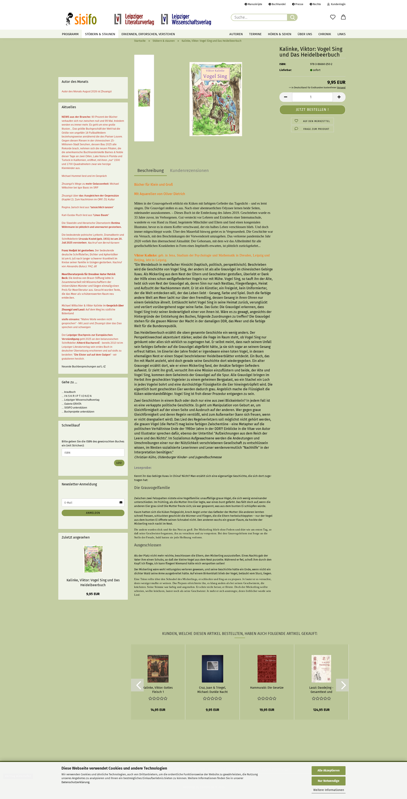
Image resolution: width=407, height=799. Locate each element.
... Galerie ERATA (71, 403)
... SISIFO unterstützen (74, 407)
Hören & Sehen (279, 34)
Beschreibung (150, 170)
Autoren (236, 34)
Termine (255, 34)
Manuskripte (254, 4)
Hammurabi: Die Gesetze (267, 688)
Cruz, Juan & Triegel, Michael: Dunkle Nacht (212, 689)
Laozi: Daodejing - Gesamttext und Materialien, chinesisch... (321, 689)
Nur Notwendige (328, 781)
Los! (119, 462)
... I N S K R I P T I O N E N (77, 396)
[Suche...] (292, 17)
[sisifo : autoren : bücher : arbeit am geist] (138, 19)
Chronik (324, 34)
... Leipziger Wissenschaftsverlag (80, 399)
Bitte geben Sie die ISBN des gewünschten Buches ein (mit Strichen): (93, 443)
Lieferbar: (285, 70)
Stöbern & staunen (100, 34)
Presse (299, 4)
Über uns (305, 34)
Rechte (316, 4)
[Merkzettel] (333, 17)
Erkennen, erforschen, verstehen (148, 34)
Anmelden (93, 512)
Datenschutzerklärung (75, 782)
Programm (70, 34)
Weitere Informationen (328, 790)
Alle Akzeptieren (329, 770)
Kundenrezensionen (189, 170)
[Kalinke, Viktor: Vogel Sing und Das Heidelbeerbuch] (216, 98)
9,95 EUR (93, 594)
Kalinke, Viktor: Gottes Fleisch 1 (158, 689)
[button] (343, 17)
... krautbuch (69, 391)
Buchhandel (278, 4)
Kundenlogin (338, 4)
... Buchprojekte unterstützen (78, 411)
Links (341, 34)
